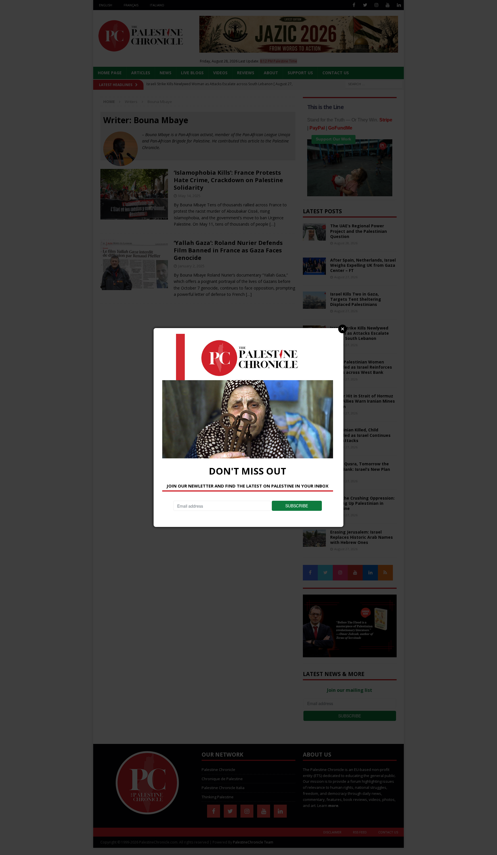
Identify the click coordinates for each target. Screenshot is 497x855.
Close (342, 329)
